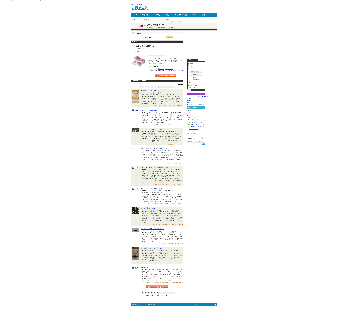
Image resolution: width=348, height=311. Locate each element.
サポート (195, 15)
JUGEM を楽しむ (183, 15)
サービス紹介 (157, 15)
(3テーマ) (194, 133)
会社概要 (153, 304)
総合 (190, 117)
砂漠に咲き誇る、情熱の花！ (149, 208)
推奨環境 (148, 304)
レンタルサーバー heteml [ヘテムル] (195, 138)
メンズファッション (195, 119)
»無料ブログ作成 (191, 87)
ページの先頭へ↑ (215, 304)
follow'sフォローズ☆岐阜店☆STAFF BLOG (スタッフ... (200, 97)
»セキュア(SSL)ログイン (193, 82)
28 (142, 86)
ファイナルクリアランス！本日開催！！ (152, 229)
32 (154, 86)
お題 (190, 133)
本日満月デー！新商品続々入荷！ (150, 90)
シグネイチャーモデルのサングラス (151, 110)
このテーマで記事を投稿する (165, 75)
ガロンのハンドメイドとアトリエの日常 (197, 104)
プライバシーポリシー (141, 304)
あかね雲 (189, 100)
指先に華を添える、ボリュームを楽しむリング (154, 148)
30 (148, 86)
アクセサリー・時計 (195, 126)
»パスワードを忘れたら (193, 85)
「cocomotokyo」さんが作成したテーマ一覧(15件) (170, 70)
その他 (191, 131)
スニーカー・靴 (193, 129)
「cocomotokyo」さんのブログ (165, 69)
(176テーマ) (194, 117)
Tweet (134, 52)
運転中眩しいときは (146, 267)
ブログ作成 (145, 15)
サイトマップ (158, 304)
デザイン (169, 15)
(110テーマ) (203, 119)
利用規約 (134, 304)
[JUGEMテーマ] (176, 21)
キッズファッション (195, 124)
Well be (189, 102)
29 (145, 86)
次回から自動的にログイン (196, 77)
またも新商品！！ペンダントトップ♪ (151, 248)
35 (162, 86)
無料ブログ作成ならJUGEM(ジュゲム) (139, 9)
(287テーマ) (206, 122)
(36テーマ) (201, 129)
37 (168, 86)
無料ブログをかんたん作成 (136, 4)
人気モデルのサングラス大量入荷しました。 (153, 188)
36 (165, 86)
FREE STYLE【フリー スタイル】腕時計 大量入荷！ (156, 167)
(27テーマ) (203, 124)
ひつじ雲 (189, 98)
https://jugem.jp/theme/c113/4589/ (164, 48)
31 (151, 86)
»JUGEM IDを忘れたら (193, 83)
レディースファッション (196, 122)
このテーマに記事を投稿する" (157, 286)
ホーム (135, 15)
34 (159, 86)
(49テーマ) (195, 131)
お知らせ (204, 15)
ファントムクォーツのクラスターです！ (152, 129)
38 (171, 86)
